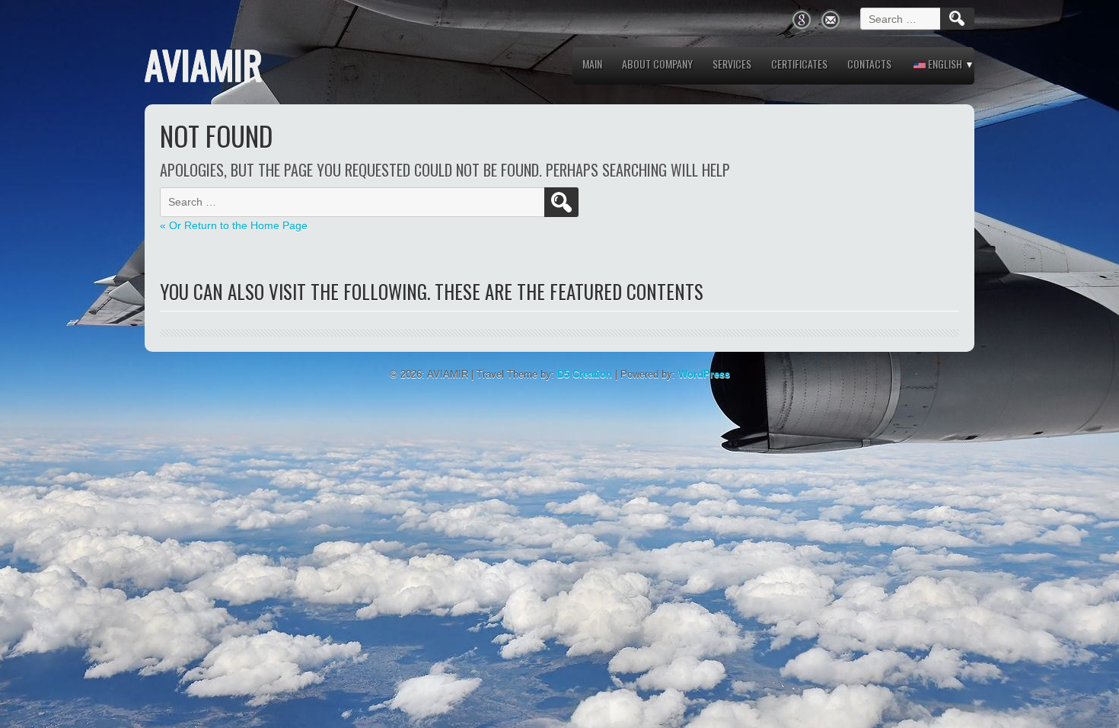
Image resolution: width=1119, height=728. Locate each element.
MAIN (592, 64)
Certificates (799, 64)
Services (732, 64)
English (944, 64)
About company (657, 64)
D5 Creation (584, 374)
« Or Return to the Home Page (234, 225)
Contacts (869, 64)
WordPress (704, 374)
